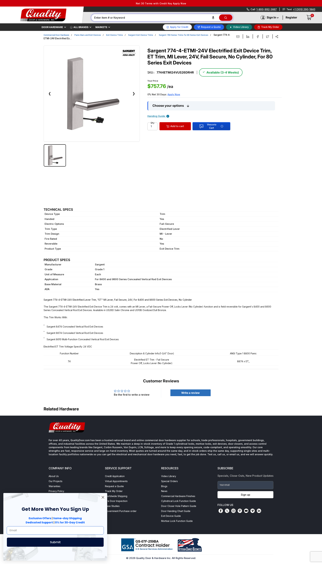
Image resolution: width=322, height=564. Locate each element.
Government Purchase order (121, 511)
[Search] (225, 17)
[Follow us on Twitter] (227, 510)
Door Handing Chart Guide (175, 511)
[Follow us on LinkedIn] (259, 510)
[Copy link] (276, 37)
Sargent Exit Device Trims (140, 35)
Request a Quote (114, 486)
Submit (55, 542)
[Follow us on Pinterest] (239, 510)
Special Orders (169, 481)
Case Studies (112, 506)
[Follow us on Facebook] (220, 510)
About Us (54, 476)
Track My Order (114, 491)
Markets (101, 27)
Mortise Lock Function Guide (177, 521)
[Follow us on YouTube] (246, 510)
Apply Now (174, 94)
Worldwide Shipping (116, 496)
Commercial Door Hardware (56, 35)
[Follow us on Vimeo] (252, 510)
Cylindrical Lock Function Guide (178, 501)
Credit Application (115, 476)
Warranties (54, 486)
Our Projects (55, 481)
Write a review (190, 392)
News (164, 491)
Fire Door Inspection (116, 501)
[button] (213, 17)
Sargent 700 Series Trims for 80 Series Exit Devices (183, 35)
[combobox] (155, 17)
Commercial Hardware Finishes (178, 496)
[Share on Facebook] (257, 37)
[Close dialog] (103, 497)
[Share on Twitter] (267, 37)
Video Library (168, 476)
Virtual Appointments (116, 481)
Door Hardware (52, 27)
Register (291, 17)
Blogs (164, 486)
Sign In (271, 17)
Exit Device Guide (171, 515)
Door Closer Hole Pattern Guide (178, 506)
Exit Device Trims (114, 35)
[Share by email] (238, 37)
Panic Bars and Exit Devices (87, 35)
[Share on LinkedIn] (248, 37)
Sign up (245, 494)
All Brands (80, 27)
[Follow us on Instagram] (233, 510)
